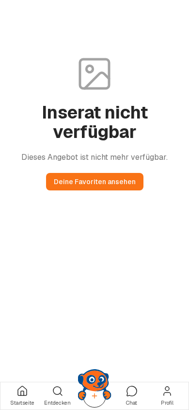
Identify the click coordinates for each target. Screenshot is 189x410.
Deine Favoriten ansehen (95, 181)
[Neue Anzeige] (94, 396)
